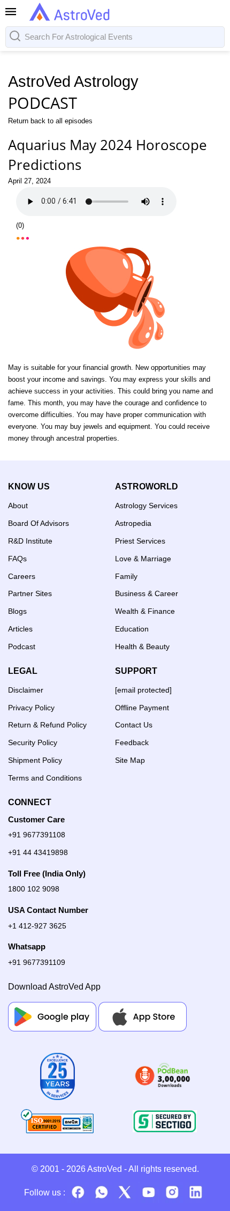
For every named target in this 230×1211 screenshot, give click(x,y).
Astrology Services (146, 505)
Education (132, 629)
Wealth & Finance (145, 611)
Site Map (130, 760)
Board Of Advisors (38, 523)
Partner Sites (30, 593)
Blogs (17, 611)
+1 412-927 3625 (37, 926)
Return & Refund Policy (47, 724)
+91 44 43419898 (38, 852)
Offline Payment (142, 707)
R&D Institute (30, 541)
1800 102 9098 (33, 889)
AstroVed (104, 1168)
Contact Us (133, 724)
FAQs (17, 558)
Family (126, 576)
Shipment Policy (35, 760)
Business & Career (146, 593)
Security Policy (32, 742)
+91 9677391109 (36, 962)
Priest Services (140, 541)
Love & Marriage (143, 558)
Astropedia (133, 523)
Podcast (21, 646)
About (18, 505)
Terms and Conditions (45, 778)
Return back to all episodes (50, 121)
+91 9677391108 (36, 834)
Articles (20, 629)
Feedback (132, 742)
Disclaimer (25, 690)
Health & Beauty (142, 646)
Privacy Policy (31, 707)
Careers (21, 576)
